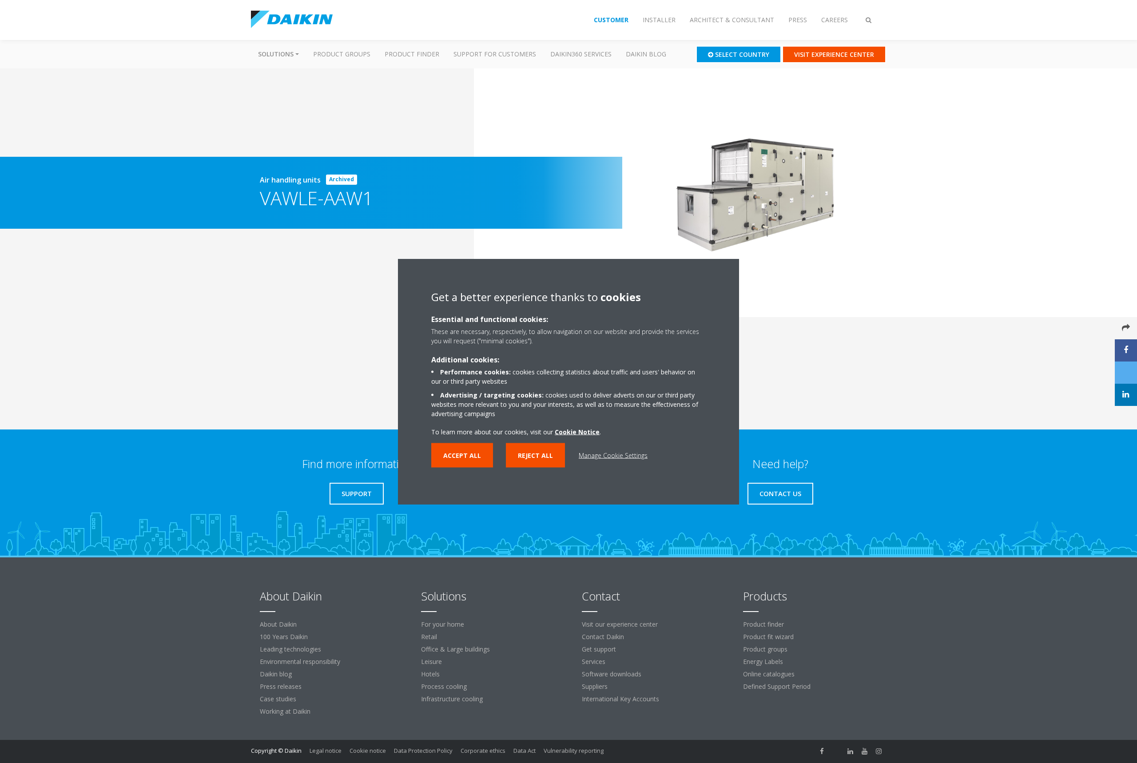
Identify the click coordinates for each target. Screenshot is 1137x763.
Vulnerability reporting (574, 751)
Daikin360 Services (581, 54)
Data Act (524, 751)
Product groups (341, 54)
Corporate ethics (483, 751)
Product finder (412, 54)
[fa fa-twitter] (836, 751)
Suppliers (595, 686)
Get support (599, 649)
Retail (429, 636)
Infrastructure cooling (452, 699)
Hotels (430, 674)
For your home (442, 624)
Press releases (281, 686)
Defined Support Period (777, 686)
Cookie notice (368, 751)
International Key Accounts (620, 699)
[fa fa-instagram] (879, 751)
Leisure (431, 661)
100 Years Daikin (284, 636)
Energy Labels (763, 661)
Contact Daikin (603, 636)
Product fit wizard (768, 636)
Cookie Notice (577, 432)
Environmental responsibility (300, 661)
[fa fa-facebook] (822, 751)
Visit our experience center (620, 624)
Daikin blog (646, 54)
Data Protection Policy (423, 751)
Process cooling (444, 686)
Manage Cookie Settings (613, 455)
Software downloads (611, 674)
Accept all (462, 455)
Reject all (535, 455)
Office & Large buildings (455, 649)
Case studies (278, 699)
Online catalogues (769, 674)
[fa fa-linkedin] (850, 751)
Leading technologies (290, 649)
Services (593, 661)
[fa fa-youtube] (865, 751)
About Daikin (278, 624)
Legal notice (326, 751)
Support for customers (494, 54)
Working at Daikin (285, 711)
